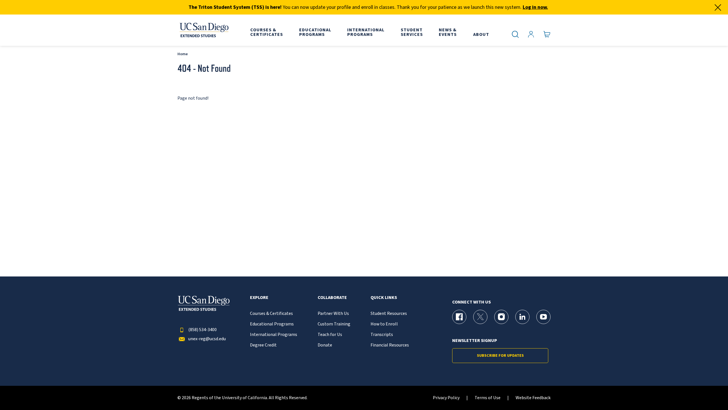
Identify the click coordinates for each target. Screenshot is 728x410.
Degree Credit (263, 345)
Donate (325, 345)
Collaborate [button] (332, 298)
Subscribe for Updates (500, 355)
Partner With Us (333, 314)
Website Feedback (533, 398)
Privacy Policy (446, 398)
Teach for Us (330, 335)
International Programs (273, 335)
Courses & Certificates (271, 314)
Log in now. (535, 7)
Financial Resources (390, 345)
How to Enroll (384, 324)
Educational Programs (272, 324)
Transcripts (382, 335)
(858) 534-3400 (202, 330)
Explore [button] (259, 298)
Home (182, 54)
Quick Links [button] (384, 298)
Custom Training (334, 324)
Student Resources (389, 314)
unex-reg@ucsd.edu (207, 339)
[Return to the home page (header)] (203, 30)
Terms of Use (487, 398)
